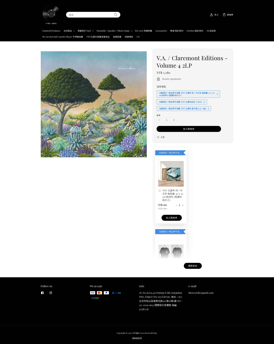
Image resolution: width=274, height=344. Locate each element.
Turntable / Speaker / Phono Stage (112, 31)
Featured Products (51, 30)
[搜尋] (115, 14)
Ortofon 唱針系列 (195, 30)
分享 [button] (163, 137)
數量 (159, 115)
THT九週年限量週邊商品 (98, 36)
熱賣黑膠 (117, 36)
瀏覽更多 (192, 265)
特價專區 (129, 36)
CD (138, 36)
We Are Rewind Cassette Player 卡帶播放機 (62, 36)
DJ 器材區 (211, 30)
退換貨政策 (137, 338)
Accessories (161, 30)
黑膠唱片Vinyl (84, 31)
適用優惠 (161, 86)
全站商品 (68, 31)
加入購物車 (189, 128)
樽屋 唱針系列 (176, 30)
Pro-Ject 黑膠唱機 (143, 30)
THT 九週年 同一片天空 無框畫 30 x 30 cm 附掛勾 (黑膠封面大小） (172, 195)
